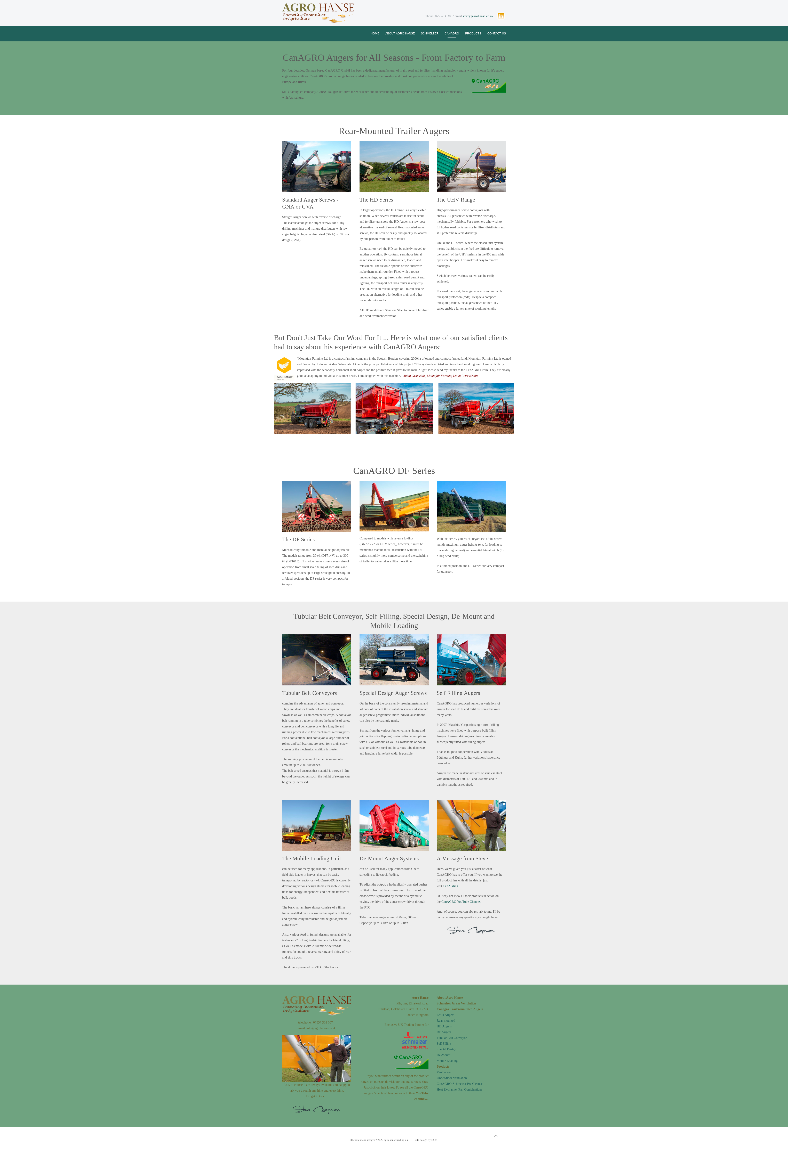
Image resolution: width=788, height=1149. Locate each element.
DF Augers (444, 1032)
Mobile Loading (447, 1060)
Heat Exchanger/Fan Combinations (459, 1089)
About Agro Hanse (400, 33)
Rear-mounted (446, 1020)
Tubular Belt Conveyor (452, 1038)
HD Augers (444, 1026)
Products (473, 33)
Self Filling (444, 1043)
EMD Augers (445, 1015)
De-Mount (443, 1055)
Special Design (446, 1049)
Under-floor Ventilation (452, 1078)
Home (375, 33)
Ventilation (444, 1072)
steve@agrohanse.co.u (477, 16)
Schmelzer (430, 33)
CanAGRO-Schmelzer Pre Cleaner (459, 1083)
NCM (434, 1139)
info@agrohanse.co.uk (321, 1028)
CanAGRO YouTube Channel (461, 901)
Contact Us (496, 33)
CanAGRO (452, 33)
